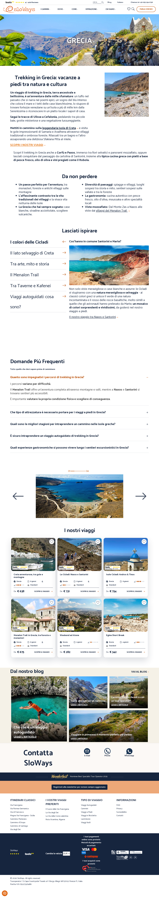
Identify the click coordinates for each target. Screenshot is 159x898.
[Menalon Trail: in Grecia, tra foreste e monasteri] (33, 615)
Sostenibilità (121, 812)
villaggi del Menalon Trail (112, 210)
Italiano (120, 2)
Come (74, 9)
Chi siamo (110, 9)
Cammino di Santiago (19, 826)
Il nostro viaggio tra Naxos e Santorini (92, 317)
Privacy (119, 808)
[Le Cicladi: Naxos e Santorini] (79, 554)
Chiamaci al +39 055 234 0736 (142, 2)
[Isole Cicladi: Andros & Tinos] (126, 554)
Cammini (84, 808)
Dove (60, 9)
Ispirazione (91, 9)
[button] (79, 378)
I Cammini (45, 9)
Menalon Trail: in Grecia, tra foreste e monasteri (32, 636)
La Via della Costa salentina (57, 816)
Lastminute (85, 819)
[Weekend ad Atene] (79, 615)
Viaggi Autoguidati (89, 805)
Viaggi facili (85, 822)
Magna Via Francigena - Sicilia (22, 815)
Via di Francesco (17, 812)
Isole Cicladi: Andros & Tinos (120, 574)
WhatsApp (129, 755)
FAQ (118, 805)
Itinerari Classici (22, 800)
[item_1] (76, 471)
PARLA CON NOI (146, 9)
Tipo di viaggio (91, 800)
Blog (109, 2)
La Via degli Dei (52, 812)
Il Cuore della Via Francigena (57, 809)
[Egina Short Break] (126, 615)
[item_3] (84, 471)
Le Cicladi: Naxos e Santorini (74, 574)
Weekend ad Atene (69, 635)
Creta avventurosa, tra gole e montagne (28, 576)
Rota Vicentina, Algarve (55, 819)
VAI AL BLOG (139, 672)
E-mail (87, 755)
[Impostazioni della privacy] (5, 893)
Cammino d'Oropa (17, 822)
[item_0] (72, 471)
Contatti (119, 815)
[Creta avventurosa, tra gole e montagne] (33, 554)
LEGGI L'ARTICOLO (25, 737)
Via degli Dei (15, 829)
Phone (107, 755)
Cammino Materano (18, 819)
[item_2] (80, 471)
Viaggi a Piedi (86, 812)
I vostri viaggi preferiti (56, 802)
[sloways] (19, 9)
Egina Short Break (115, 635)
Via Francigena (16, 805)
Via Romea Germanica (19, 808)
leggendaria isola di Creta (59, 128)
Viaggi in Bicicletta (88, 815)
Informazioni (126, 800)
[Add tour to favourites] (51, 541)
